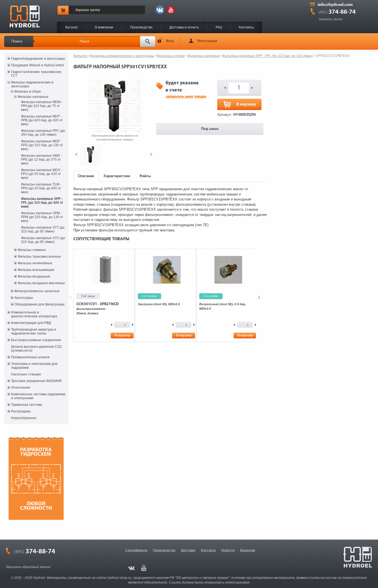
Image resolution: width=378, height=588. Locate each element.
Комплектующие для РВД (31, 323)
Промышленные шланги (30, 357)
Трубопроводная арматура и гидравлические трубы (33, 331)
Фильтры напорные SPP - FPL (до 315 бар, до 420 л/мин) (42, 202)
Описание (86, 176)
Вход (170, 41)
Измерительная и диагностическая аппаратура (34, 314)
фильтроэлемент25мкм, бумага (97, 308)
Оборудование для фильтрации (39, 304)
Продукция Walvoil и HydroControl (37, 65)
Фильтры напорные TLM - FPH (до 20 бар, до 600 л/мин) (41, 188)
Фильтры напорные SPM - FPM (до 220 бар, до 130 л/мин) (42, 217)
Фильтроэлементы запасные (37, 291)
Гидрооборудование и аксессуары (38, 59)
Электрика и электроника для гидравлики (34, 366)
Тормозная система (26, 405)
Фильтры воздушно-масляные (41, 283)
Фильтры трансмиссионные (39, 256)
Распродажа (21, 411)
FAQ (219, 27)
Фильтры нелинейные (35, 263)
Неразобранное (24, 418)
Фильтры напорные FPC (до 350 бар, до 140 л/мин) (43, 133)
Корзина (82, 10)
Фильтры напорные (33, 97)
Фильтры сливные (32, 250)
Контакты (246, 27)
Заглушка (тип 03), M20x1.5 (159, 304)
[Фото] (90, 154)
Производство (141, 27)
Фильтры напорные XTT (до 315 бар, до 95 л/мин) (42, 229)
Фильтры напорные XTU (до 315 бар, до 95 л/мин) (43, 240)
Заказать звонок (331, 19)
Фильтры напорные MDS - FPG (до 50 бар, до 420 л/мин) (41, 174)
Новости (228, 550)
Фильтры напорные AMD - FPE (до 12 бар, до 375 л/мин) (41, 159)
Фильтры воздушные (34, 276)
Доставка (188, 550)
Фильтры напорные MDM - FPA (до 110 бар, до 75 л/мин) (42, 106)
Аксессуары (23, 298)
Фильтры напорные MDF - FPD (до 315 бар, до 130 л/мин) (42, 145)
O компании (104, 27)
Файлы (145, 176)
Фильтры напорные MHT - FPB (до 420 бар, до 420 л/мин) (41, 120)
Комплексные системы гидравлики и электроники (38, 396)
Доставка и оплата (184, 27)
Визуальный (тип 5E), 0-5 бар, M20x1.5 (222, 306)
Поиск (16, 41)
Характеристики (116, 176)
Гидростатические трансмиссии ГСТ (36, 74)
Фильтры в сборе (27, 91)
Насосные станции (26, 374)
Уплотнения (20, 388)
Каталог (71, 27)
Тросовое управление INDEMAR (36, 381)
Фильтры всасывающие (36, 270)
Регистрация (207, 41)
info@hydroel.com (335, 5)
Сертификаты (136, 550)
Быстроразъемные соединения (36, 340)
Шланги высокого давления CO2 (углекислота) (36, 348)
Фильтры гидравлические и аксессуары (32, 84)
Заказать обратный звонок (28, 567)
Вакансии (247, 550)
